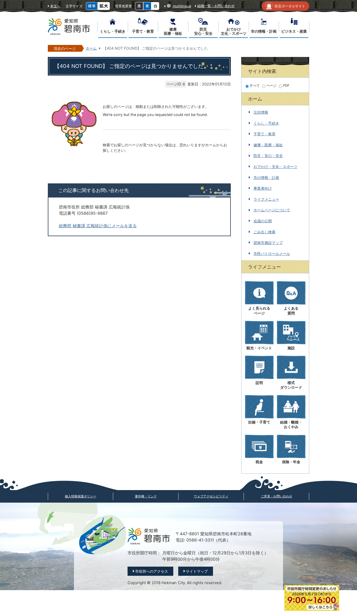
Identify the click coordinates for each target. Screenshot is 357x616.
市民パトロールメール (272, 253)
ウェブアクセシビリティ (211, 496)
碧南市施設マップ (268, 242)
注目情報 (261, 112)
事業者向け (263, 188)
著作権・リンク (146, 496)
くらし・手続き (266, 123)
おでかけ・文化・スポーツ (275, 166)
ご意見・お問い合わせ (276, 496)
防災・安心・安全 (268, 155)
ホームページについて (272, 210)
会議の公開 (263, 221)
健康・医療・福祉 (268, 145)
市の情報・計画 (266, 177)
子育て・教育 (264, 134)
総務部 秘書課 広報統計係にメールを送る (98, 225)
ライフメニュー (266, 199)
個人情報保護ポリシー (80, 496)
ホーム (91, 48)
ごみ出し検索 (264, 232)
